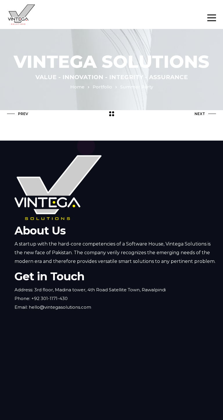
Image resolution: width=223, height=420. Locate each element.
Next (200, 114)
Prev (23, 114)
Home (77, 87)
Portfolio (102, 87)
